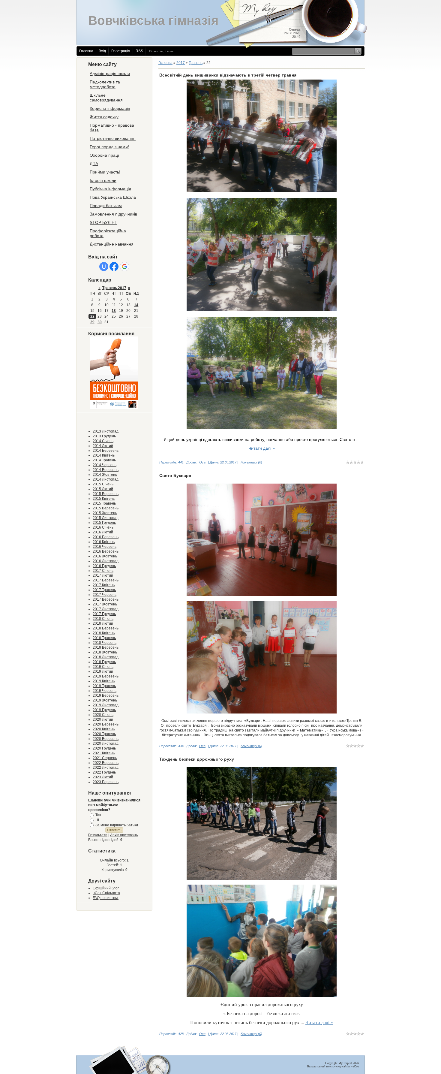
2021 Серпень (105, 758)
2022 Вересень (105, 763)
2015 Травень (104, 503)
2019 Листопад (105, 705)
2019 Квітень (104, 681)
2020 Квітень (104, 729)
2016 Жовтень (105, 556)
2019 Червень (104, 691)
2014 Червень (104, 465)
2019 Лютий (103, 671)
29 (92, 322)
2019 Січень (103, 667)
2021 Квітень (104, 753)
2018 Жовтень (105, 652)
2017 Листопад (105, 609)
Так (98, 815)
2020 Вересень (105, 739)
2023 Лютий (103, 777)
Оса (202, 462)
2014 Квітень (104, 455)
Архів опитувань (124, 835)
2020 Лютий (103, 719)
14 (136, 305)
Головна (86, 51)
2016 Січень (103, 527)
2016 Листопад (105, 561)
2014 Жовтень (105, 474)
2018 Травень (104, 638)
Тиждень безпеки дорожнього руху (196, 759)
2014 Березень (105, 450)
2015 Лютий (103, 489)
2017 (180, 63)
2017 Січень (103, 571)
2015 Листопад (105, 518)
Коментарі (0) (251, 462)
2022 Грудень (104, 772)
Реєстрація (120, 51)
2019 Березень (105, 676)
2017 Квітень (104, 585)
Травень (195, 63)
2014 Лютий (103, 446)
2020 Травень (104, 734)
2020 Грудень (104, 748)
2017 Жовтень (105, 604)
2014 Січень (103, 441)
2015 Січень (103, 484)
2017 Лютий (103, 575)
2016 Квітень (104, 542)
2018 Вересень (105, 647)
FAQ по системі (105, 898)
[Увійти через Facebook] (114, 266)
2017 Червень (104, 595)
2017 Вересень (105, 599)
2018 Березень (105, 628)
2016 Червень (104, 547)
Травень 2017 (114, 288)
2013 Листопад (105, 431)
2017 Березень (105, 580)
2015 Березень (105, 494)
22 (92, 316)
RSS (139, 51)
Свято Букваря (175, 475)
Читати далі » (261, 448)
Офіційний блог (106, 888)
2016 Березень (105, 537)
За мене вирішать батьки (116, 825)
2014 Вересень (105, 470)
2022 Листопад (105, 767)
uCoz (355, 1066)
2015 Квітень (104, 498)
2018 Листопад (105, 657)
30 (100, 322)
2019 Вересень (105, 695)
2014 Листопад (105, 479)
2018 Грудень (104, 662)
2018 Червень (104, 643)
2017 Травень (104, 590)
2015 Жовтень (105, 513)
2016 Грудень (104, 566)
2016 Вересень (105, 551)
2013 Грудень (104, 436)
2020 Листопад (105, 743)
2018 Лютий (103, 623)
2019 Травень (104, 686)
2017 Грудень (104, 614)
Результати (97, 835)
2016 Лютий (103, 532)
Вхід (102, 51)
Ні (97, 820)
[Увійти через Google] (124, 266)
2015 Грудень (104, 522)
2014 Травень (104, 460)
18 (114, 311)
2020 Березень (105, 724)
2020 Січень (103, 715)
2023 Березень (105, 782)
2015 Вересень (105, 508)
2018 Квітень (104, 633)
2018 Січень (103, 619)
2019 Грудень (104, 710)
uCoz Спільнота (106, 893)
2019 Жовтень (105, 700)
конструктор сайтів (338, 1066)
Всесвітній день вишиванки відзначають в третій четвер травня (227, 75)
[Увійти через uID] (103, 266)
